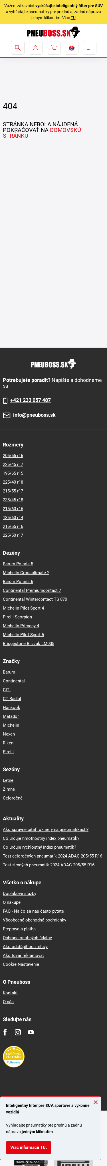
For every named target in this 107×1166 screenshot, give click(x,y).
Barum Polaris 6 (18, 581)
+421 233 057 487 (30, 400)
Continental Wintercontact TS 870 (35, 599)
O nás (8, 1001)
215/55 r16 (13, 526)
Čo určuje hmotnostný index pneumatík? (41, 838)
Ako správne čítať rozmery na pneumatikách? (45, 829)
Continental (14, 681)
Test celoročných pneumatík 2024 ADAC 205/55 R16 (52, 856)
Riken (8, 743)
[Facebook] (5, 1032)
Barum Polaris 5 (18, 563)
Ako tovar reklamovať (23, 955)
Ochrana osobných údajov (27, 937)
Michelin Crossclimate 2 (26, 572)
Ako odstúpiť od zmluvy (25, 946)
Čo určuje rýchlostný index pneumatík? (39, 847)
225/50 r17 (13, 535)
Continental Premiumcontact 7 (32, 590)
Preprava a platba (19, 928)
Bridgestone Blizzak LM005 (28, 643)
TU (73, 17)
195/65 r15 (13, 473)
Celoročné (13, 798)
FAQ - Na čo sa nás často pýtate (33, 911)
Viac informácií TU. (28, 1147)
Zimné (9, 789)
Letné (8, 780)
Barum (9, 672)
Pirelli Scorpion (17, 617)
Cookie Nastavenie (21, 964)
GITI (7, 689)
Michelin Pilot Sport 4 (23, 608)
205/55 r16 (13, 455)
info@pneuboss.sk (34, 415)
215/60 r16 (13, 508)
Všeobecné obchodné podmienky (34, 920)
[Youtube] (31, 1032)
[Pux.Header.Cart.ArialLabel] (53, 48)
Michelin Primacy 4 (21, 625)
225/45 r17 (13, 464)
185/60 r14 (13, 517)
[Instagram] (18, 1032)
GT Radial (12, 698)
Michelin (11, 725)
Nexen (9, 734)
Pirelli (8, 751)
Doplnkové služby (19, 893)
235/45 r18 (13, 499)
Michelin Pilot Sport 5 (23, 634)
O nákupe (12, 902)
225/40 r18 (13, 482)
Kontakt (10, 992)
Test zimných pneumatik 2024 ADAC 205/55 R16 (48, 865)
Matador (11, 716)
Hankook (11, 707)
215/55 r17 (13, 491)
